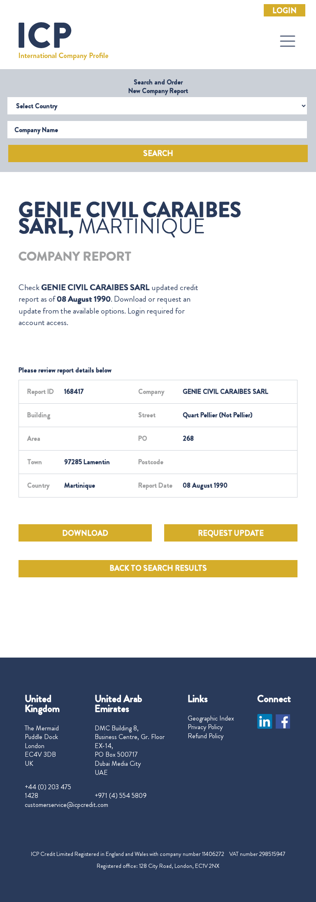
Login (284, 10)
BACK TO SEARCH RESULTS (158, 568)
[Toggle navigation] (287, 41)
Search (158, 153)
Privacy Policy (205, 727)
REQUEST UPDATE (231, 533)
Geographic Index (211, 718)
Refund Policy (205, 736)
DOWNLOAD (85, 533)
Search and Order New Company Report (158, 86)
